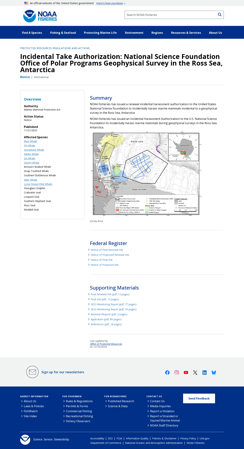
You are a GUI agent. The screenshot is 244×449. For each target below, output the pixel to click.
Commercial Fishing (79, 411)
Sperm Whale (31, 162)
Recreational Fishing (79, 416)
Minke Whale (31, 154)
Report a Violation (162, 411)
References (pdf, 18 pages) (106, 324)
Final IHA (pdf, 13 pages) (105, 299)
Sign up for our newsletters (62, 372)
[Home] (39, 15)
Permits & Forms (77, 406)
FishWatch (31, 411)
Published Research (121, 401)
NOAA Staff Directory (164, 425)
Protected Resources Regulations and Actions (55, 48)
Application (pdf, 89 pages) (106, 319)
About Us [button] (215, 33)
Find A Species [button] (32, 33)
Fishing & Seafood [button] (63, 33)
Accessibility (97, 438)
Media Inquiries (160, 406)
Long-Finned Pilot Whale (38, 184)
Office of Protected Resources (106, 344)
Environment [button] (134, 33)
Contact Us (154, 396)
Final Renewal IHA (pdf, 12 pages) (110, 294)
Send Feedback (199, 398)
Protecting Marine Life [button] (100, 33)
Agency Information (34, 396)
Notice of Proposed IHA (104, 264)
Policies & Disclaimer (164, 438)
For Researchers (115, 396)
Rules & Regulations (79, 401)
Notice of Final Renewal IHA (107, 249)
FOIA (119, 438)
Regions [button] (157, 33)
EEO (110, 438)
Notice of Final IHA (102, 259)
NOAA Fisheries (195, 443)
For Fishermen (72, 396)
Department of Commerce (105, 443)
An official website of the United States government (76, 3)
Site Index (30, 416)
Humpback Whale (34, 149)
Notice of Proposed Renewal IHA (110, 254)
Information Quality (137, 438)
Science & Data (118, 406)
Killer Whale (30, 179)
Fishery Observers (78, 421)
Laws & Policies (34, 406)
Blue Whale (30, 141)
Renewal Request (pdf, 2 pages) (109, 314)
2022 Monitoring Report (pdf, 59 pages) (113, 309)
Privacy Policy (188, 438)
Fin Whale (29, 145)
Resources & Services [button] (186, 33)
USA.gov (204, 438)
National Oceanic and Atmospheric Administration (154, 443)
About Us (30, 401)
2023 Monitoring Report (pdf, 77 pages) (113, 304)
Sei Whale (29, 158)
